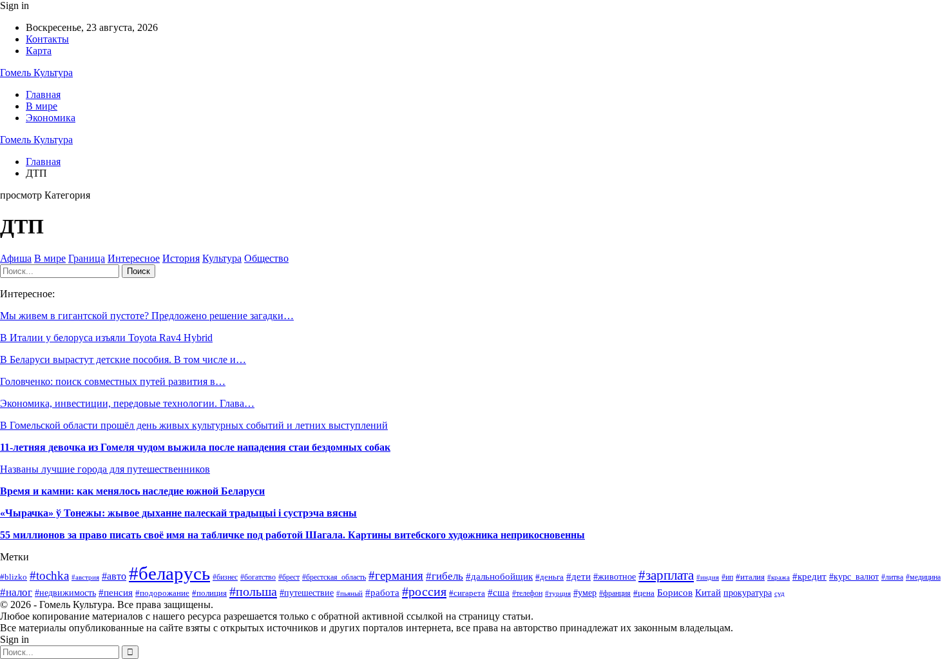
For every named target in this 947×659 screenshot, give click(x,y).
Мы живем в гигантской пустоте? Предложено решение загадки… (147, 315)
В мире (41, 106)
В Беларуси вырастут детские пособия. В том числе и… (123, 359)
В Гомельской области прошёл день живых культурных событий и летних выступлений (194, 425)
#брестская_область (334, 577)
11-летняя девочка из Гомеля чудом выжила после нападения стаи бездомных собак (195, 447)
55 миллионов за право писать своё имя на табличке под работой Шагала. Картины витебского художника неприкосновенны (292, 534)
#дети (578, 576)
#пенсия (116, 592)
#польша (253, 591)
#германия (395, 575)
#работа (382, 592)
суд (779, 593)
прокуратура (747, 593)
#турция (558, 593)
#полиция (209, 593)
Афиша (16, 258)
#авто (114, 576)
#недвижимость (65, 592)
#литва (892, 577)
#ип (727, 577)
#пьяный (349, 593)
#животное (614, 577)
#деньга (549, 577)
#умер (585, 592)
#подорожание (162, 593)
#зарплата (666, 574)
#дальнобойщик (499, 576)
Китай (708, 592)
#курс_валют (854, 576)
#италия (750, 577)
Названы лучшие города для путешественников (105, 469)
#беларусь (169, 573)
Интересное (134, 258)
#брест (289, 577)
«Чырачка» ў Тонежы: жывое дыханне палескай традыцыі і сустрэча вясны (178, 512)
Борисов (675, 592)
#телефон (527, 593)
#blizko (13, 577)
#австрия (85, 577)
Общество (266, 258)
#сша (499, 592)
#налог (16, 592)
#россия (424, 591)
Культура (222, 258)
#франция (615, 593)
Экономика (50, 117)
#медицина (923, 577)
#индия (707, 577)
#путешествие (307, 593)
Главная (43, 94)
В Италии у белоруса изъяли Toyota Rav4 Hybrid (106, 337)
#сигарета (467, 593)
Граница (86, 258)
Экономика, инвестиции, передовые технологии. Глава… (127, 403)
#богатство (258, 577)
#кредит (809, 576)
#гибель (444, 576)
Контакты (47, 39)
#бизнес (225, 577)
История (181, 258)
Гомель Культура (36, 72)
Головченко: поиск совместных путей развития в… (112, 381)
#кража (778, 577)
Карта (39, 50)
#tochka (49, 575)
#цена (644, 593)
